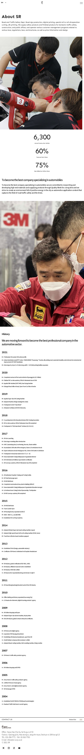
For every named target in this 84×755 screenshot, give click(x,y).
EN (2, 2)
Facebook (14, 748)
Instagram (8, 748)
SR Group (42, 2)
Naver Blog (3, 748)
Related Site (72, 720)
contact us (7, 719)
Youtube (19, 748)
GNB (81, 3)
